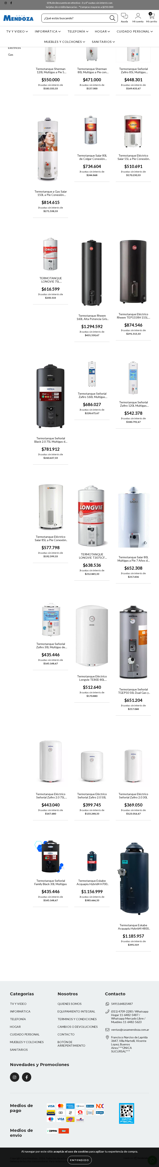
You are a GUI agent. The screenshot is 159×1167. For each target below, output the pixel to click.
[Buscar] (112, 18)
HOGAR (101, 31)
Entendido (79, 1160)
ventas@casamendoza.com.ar (130, 1029)
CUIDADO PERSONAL (134, 31)
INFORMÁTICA (46, 31)
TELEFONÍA (76, 31)
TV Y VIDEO (16, 31)
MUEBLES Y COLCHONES (63, 41)
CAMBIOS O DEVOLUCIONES (78, 1026)
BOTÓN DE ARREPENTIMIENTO (71, 1043)
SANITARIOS (102, 41)
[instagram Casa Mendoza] (6, 3)
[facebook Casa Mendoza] (11, 3)
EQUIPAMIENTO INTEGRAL (76, 1011)
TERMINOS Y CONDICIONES (77, 1019)
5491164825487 (122, 1003)
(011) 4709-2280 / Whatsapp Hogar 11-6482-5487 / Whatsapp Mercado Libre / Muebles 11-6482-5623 (129, 1017)
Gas (10, 54)
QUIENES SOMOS (70, 1003)
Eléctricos (14, 47)
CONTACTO (66, 1034)
